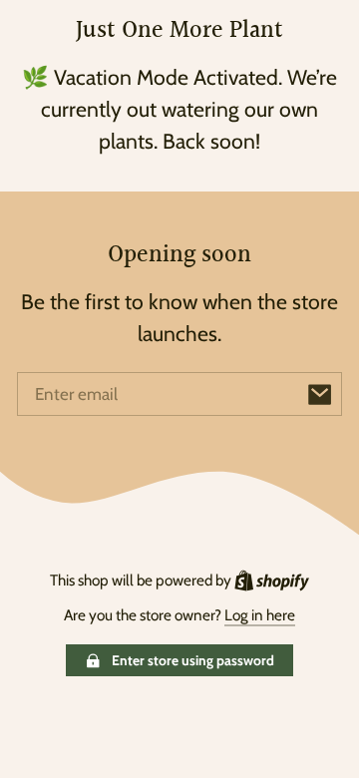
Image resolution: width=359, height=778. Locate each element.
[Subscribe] (320, 394)
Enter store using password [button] (193, 660)
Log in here (259, 614)
